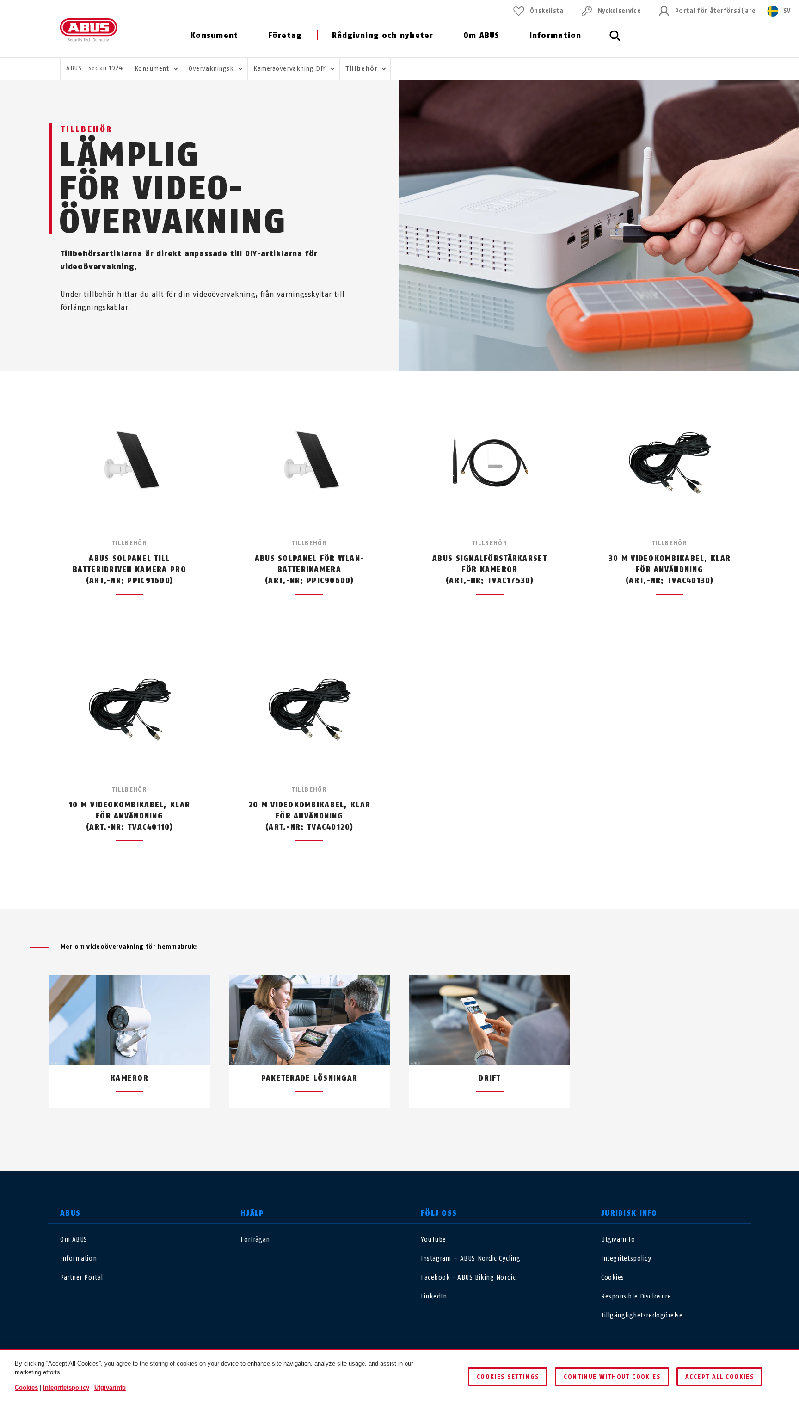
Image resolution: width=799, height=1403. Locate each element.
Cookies (612, 1277)
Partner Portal (81, 1277)
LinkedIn (434, 1296)
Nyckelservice (619, 11)
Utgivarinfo (618, 1239)
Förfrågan (255, 1239)
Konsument (215, 35)
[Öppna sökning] (615, 41)
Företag (285, 35)
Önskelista (546, 11)
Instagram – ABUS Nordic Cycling (470, 1258)
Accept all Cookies (719, 1377)
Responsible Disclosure (636, 1296)
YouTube (433, 1239)
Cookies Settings (508, 1377)
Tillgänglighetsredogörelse (642, 1315)
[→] (416, 1129)
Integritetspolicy (626, 1258)
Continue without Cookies (612, 1377)
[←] (382, 1129)
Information (555, 35)
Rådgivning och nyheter (383, 35)
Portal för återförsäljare (715, 11)
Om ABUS (481, 35)
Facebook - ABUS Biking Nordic (468, 1277)
